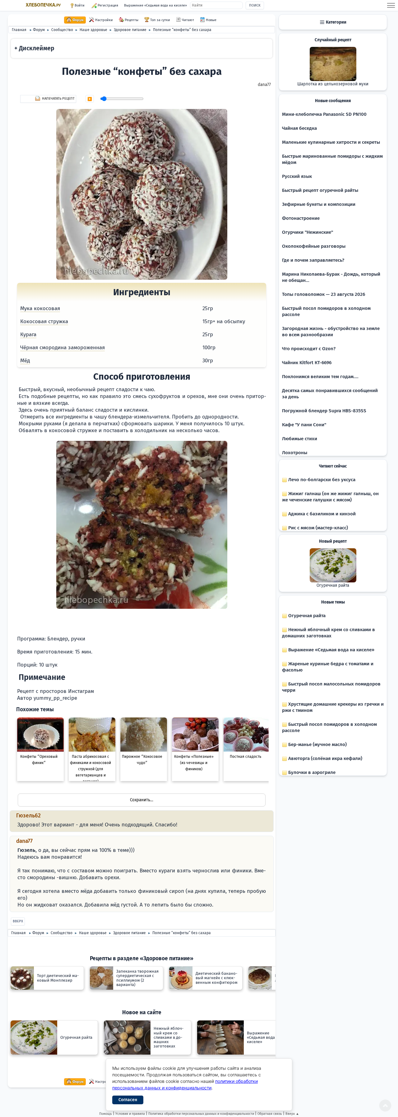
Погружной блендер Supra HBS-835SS (324, 411)
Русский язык (297, 176)
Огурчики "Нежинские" (307, 232)
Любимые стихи (299, 438)
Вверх (18, 921)
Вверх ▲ (292, 1114)
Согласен (127, 1099)
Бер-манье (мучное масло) (317, 744)
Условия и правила (130, 1114)
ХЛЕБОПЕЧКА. (43, 5)
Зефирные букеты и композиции (318, 204)
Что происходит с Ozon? (309, 348)
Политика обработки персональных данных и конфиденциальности (201, 1114)
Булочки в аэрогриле (311, 772)
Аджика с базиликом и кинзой (321, 514)
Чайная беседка (299, 128)
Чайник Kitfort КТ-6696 (306, 362)
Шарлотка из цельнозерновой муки (332, 84)
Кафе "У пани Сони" (304, 424)
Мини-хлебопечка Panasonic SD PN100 (324, 114)
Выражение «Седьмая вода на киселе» (155, 5)
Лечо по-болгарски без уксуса (321, 479)
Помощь (105, 1114)
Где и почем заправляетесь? (313, 260)
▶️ (89, 99)
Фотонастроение (301, 218)
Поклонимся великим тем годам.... (320, 376)
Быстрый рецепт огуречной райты (320, 190)
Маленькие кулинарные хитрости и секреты (331, 142)
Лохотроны (294, 452)
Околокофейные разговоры (313, 246)
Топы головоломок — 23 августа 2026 (323, 294)
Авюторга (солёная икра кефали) (324, 758)
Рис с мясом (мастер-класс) (317, 528)
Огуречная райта (333, 585)
